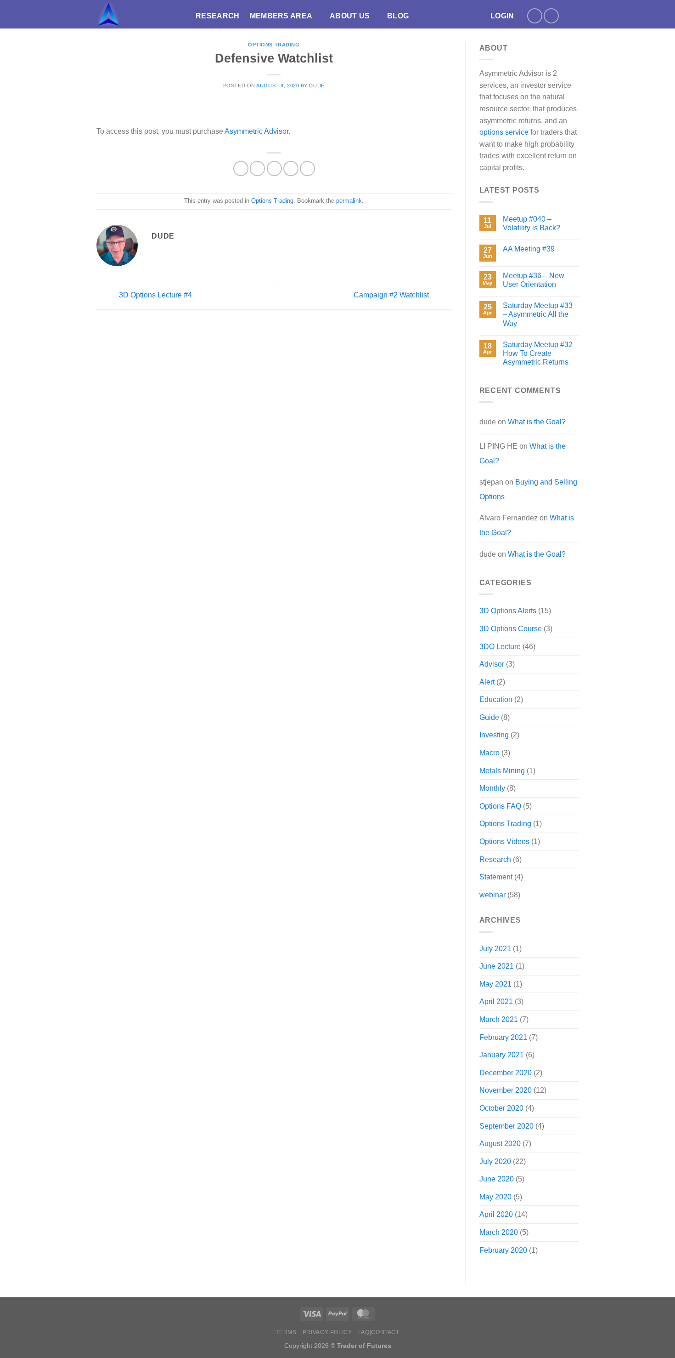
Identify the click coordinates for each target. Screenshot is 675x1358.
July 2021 (495, 949)
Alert (487, 682)
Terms (286, 1332)
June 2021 (496, 966)
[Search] (574, 16)
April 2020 (496, 1214)
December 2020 (505, 1073)
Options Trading (273, 44)
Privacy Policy (327, 1332)
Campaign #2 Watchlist (392, 295)
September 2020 (506, 1126)
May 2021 (495, 984)
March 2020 (498, 1232)
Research (218, 16)
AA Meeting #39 (529, 249)
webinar (492, 895)
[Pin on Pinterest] (290, 168)
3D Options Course (510, 629)
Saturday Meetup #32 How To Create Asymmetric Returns (538, 353)
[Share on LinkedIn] (307, 168)
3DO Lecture (500, 646)
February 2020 (503, 1250)
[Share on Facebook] (240, 168)
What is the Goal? (537, 422)
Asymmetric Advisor (256, 131)
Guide (489, 717)
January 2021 (501, 1055)
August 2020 (500, 1143)
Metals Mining (502, 771)
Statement (495, 877)
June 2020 (496, 1179)
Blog (398, 16)
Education (495, 699)
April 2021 (496, 1001)
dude (316, 85)
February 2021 (503, 1037)
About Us (350, 16)
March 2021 (498, 1019)
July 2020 (495, 1161)
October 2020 (501, 1108)
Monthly (492, 788)
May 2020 (495, 1197)
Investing (494, 735)
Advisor (491, 664)
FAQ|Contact (378, 1332)
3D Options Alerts (507, 611)
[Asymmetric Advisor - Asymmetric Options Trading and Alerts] (139, 14)
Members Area (281, 16)
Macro (489, 753)
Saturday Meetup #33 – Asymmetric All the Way (538, 314)
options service (504, 132)
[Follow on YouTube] (551, 15)
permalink (349, 200)
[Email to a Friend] (274, 168)
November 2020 (505, 1090)
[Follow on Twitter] (534, 15)
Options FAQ (500, 806)
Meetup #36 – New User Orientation (533, 280)
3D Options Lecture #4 (154, 295)
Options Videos (504, 841)
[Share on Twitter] (257, 168)
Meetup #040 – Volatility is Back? (531, 223)
